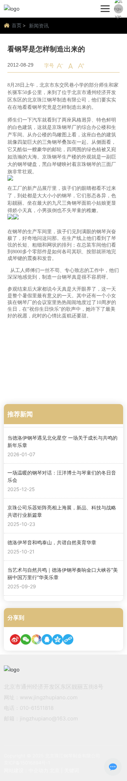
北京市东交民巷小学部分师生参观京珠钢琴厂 (56, 382)
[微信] (25, 639)
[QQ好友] (47, 639)
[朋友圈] (36, 639)
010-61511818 (37, 708)
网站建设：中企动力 (26, 770)
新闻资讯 (39, 26)
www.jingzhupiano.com (49, 697)
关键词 (71, 770)
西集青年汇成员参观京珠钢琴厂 (42, 357)
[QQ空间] (57, 639)
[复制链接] (68, 639)
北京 (55, 770)
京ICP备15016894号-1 (27, 762)
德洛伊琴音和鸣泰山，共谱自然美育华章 (51, 542)
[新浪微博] (15, 639)
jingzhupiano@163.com (49, 718)
